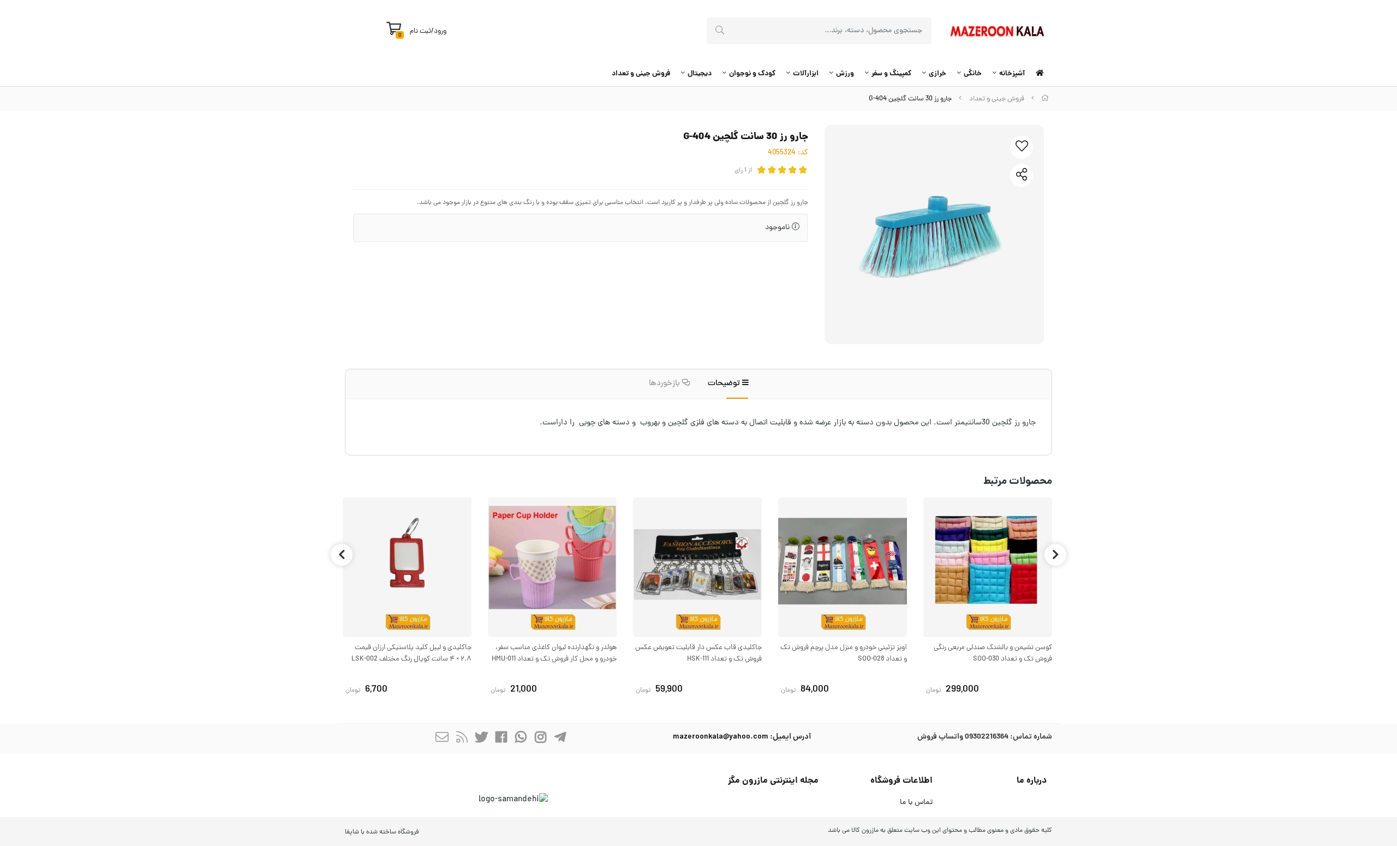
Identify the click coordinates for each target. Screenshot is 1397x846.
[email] (442, 738)
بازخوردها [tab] (665, 383)
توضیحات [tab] (725, 383)
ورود (440, 31)
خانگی (973, 74)
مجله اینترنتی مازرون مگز (773, 781)
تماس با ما (916, 802)
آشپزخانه (1012, 74)
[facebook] (501, 738)
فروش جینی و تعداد (641, 74)
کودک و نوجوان (752, 74)
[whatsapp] (520, 738)
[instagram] (540, 738)
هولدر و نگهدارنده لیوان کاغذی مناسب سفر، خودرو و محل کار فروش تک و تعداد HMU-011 (554, 653)
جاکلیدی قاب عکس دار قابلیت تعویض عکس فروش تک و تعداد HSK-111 (698, 653)
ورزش (845, 74)
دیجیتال (700, 74)
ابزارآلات (806, 74)
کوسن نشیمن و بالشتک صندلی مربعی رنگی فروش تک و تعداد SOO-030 (993, 653)
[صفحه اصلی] (1045, 99)
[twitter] (481, 738)
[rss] (461, 738)
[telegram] (560, 738)
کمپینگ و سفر (891, 74)
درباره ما (1032, 781)
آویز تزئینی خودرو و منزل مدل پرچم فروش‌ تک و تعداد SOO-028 (843, 653)
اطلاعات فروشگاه (901, 781)
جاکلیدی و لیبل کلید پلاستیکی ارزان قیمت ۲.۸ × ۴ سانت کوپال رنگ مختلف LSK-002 (411, 653)
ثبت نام (420, 31)
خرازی (937, 74)
